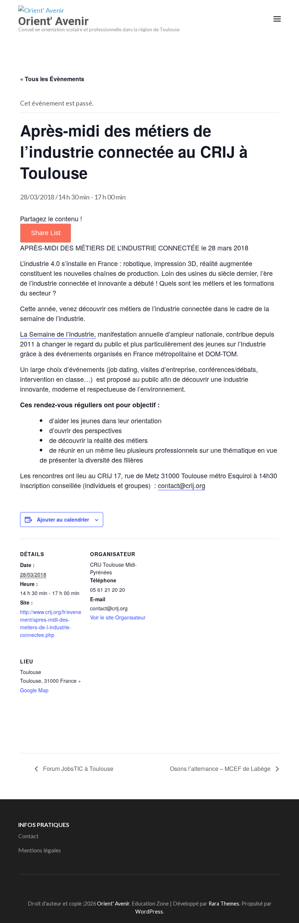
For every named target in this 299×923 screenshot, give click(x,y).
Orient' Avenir (53, 21)
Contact (28, 835)
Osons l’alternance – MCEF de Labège (221, 768)
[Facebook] (139, 886)
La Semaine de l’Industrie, (58, 333)
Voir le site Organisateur (117, 617)
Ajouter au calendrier (63, 519)
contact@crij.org (181, 485)
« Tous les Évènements (52, 79)
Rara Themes (224, 903)
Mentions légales (39, 850)
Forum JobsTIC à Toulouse (77, 768)
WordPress (149, 911)
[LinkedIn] (152, 886)
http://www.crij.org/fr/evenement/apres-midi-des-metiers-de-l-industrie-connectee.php (50, 623)
